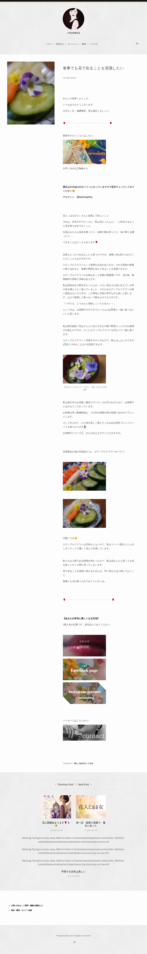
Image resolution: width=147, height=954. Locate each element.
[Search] (137, 43)
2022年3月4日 (69, 78)
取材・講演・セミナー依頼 (21, 910)
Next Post (83, 784)
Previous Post (65, 784)
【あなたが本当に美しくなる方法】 (81, 618)
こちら (80, 168)
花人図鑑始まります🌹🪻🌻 (56, 824)
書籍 (84, 44)
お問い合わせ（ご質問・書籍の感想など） (27, 905)
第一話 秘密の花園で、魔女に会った (90, 824)
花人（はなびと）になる (83, 763)
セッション (73, 44)
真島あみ (60, 44)
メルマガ (94, 44)
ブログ (49, 44)
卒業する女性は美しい (73, 871)
